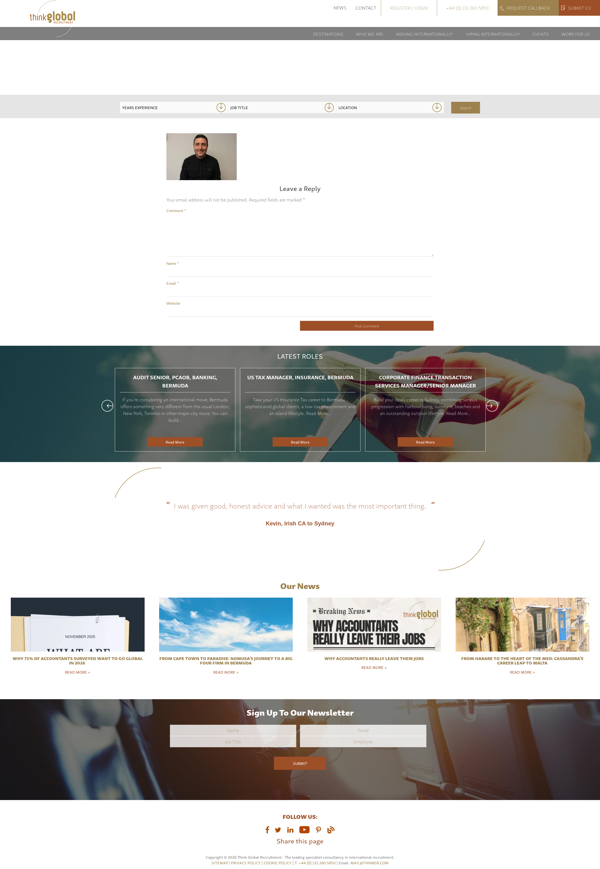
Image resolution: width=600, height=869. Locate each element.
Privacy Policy (246, 863)
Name (172, 263)
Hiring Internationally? (493, 33)
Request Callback (528, 7)
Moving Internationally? (424, 33)
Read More (175, 442)
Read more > (77, 672)
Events (540, 33)
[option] (175, 410)
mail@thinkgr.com (369, 863)
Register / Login (409, 7)
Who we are (369, 33)
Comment (176, 210)
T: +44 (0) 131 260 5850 (316, 863)
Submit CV (579, 7)
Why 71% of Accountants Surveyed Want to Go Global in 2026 (78, 660)
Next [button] (492, 406)
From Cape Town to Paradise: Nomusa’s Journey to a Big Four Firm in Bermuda (225, 660)
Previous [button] (107, 406)
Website (173, 303)
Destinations (328, 33)
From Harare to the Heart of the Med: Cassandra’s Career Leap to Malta (522, 660)
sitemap (219, 863)
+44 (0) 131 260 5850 (467, 7)
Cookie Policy (278, 863)
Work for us (575, 33)
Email (172, 283)
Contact (366, 7)
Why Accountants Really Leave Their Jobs (374, 658)
